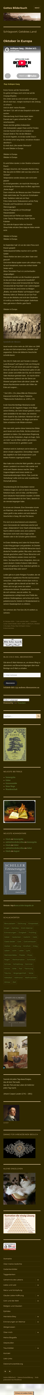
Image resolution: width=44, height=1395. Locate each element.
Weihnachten (31, 978)
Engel (6, 928)
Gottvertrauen (30, 942)
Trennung (28, 969)
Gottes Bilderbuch (15, 7)
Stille (14, 969)
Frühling (32, 933)
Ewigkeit (22, 933)
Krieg (35, 946)
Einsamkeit (33, 924)
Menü (37, 8)
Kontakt (6, 1353)
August (17, 851)
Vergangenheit (19, 973)
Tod (20, 969)
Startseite (7, 1259)
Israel (23, 623)
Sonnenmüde (11, 783)
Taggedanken (9, 1274)
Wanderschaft (11, 789)
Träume (7, 973)
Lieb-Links (7, 1359)
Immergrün (10, 777)
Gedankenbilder (10, 1269)
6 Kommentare (8, 628)
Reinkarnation (18, 960)
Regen (7, 960)
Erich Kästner (27, 928)
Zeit (14, 982)
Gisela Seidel (12, 623)
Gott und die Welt (22, 621)
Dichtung (22, 924)
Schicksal (31, 960)
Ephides (15, 928)
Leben (7, 951)
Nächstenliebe (10, 955)
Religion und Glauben (12, 1306)
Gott (19, 942)
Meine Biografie (10, 1338)
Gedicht (26, 937)
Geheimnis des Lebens (13, 1280)
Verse (31, 973)
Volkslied (8, 978)
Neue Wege (10, 786)
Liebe (21, 951)
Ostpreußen (8, 1343)
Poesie (22, 955)
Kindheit (27, 946)
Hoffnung (17, 946)
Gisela (8, 839)
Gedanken (16, 937)
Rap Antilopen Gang (22, 626)
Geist (35, 937)
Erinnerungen (10, 933)
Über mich (7, 1332)
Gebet (8, 780)
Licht (14, 951)
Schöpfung (18, 964)
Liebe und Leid (9, 1285)
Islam (19, 623)
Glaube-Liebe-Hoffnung (13, 1295)
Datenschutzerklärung (13, 1364)
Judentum (30, 623)
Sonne (7, 969)
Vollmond (18, 978)
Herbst (7, 946)
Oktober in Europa (17, 41)
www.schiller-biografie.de (24, 905)
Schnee (7, 964)
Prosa (13, 626)
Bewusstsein (9, 924)
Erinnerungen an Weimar (14, 1322)
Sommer (29, 964)
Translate (22, 703)
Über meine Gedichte (12, 1264)
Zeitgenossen (9, 1327)
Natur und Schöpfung (12, 1290)
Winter (7, 982)
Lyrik (28, 951)
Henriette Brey (9, 1317)
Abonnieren (10, 683)
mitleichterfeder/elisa (15, 842)
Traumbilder (8, 1348)
